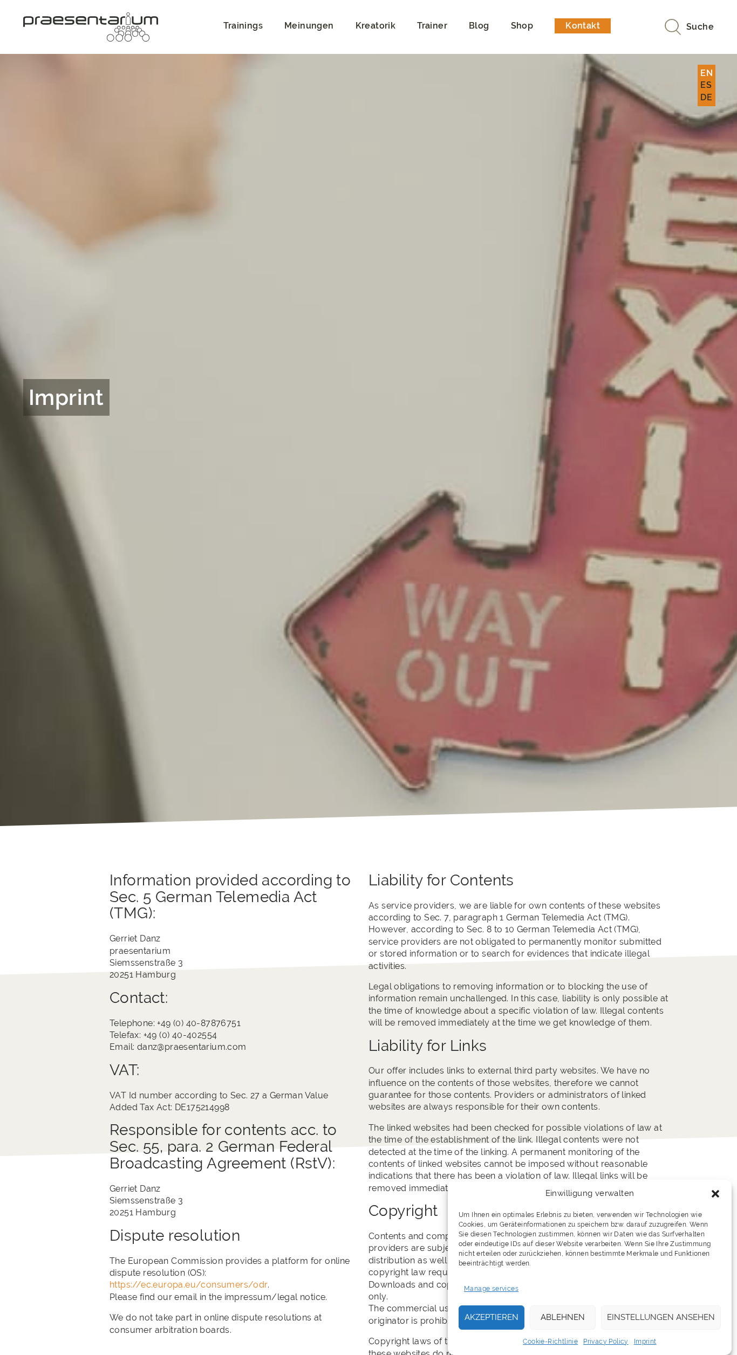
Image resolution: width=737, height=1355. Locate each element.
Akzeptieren (491, 1317)
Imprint (645, 1341)
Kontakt (582, 25)
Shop (522, 25)
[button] (715, 1193)
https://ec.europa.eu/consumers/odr (189, 1285)
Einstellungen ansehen (661, 1317)
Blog (479, 25)
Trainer (432, 25)
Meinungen (309, 25)
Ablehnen (563, 1317)
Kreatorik (376, 25)
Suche (700, 27)
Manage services (491, 1288)
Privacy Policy (606, 1341)
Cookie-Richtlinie (550, 1341)
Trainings (243, 25)
